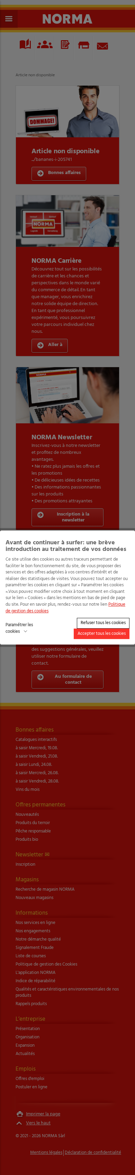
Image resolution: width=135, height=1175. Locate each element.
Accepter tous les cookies (102, 633)
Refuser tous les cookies (103, 623)
